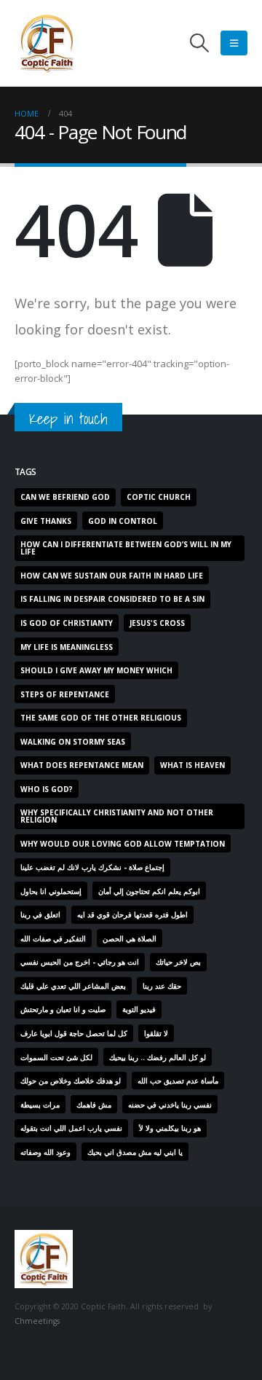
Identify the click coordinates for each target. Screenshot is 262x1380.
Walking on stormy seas (72, 742)
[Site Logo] (47, 43)
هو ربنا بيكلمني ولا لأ (170, 1128)
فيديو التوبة (139, 1009)
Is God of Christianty (66, 623)
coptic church (159, 497)
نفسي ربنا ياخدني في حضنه (170, 1104)
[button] (199, 43)
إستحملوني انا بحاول (51, 891)
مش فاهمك (93, 1104)
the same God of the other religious (100, 718)
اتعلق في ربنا (40, 914)
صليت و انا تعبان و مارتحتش (63, 1009)
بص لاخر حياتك (178, 962)
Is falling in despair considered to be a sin (112, 599)
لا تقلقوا (156, 1033)
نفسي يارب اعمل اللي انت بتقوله (71, 1128)
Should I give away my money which (96, 670)
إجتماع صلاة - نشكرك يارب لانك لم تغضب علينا (92, 867)
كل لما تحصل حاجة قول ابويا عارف (73, 1033)
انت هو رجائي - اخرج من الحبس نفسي (79, 962)
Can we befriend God (65, 497)
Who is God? (46, 789)
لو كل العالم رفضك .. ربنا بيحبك (157, 1057)
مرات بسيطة (40, 1104)
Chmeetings (37, 1321)
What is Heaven (192, 765)
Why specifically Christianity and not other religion (116, 816)
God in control (122, 521)
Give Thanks (45, 521)
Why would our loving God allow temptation (122, 844)
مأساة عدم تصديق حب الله (178, 1080)
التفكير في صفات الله (53, 938)
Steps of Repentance (64, 694)
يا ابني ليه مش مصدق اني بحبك (135, 1152)
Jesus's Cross (157, 623)
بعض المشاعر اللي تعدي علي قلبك (73, 986)
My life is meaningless (66, 647)
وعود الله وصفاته (45, 1152)
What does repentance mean (81, 765)
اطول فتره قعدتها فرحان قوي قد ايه (132, 914)
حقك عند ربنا (162, 986)
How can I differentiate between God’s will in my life (125, 548)
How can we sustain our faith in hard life (111, 576)
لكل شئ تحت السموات (56, 1057)
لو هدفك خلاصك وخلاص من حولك (70, 1080)
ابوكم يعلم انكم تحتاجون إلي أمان (149, 891)
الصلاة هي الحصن (129, 938)
